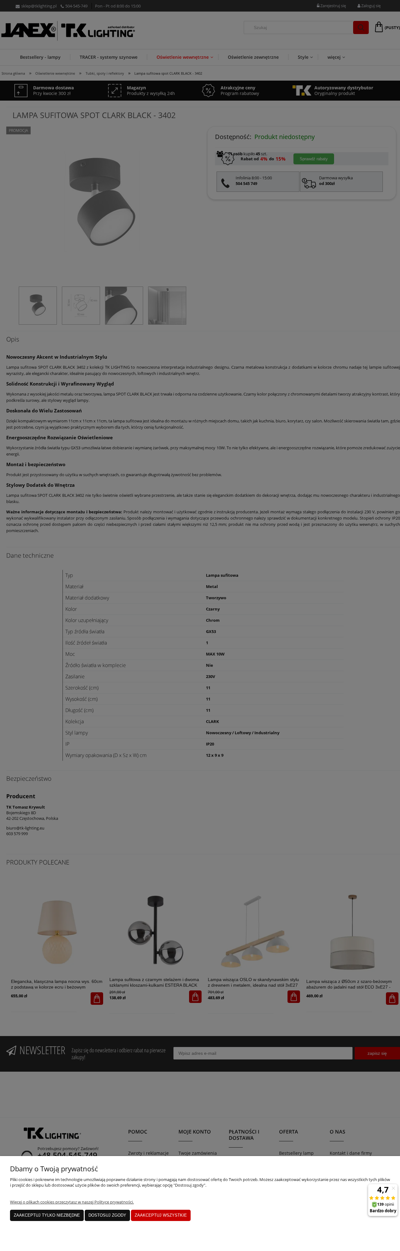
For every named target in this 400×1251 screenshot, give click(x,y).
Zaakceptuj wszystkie (161, 1215)
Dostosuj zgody (107, 1215)
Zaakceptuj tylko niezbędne (47, 1215)
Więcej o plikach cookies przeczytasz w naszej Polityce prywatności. (72, 1202)
